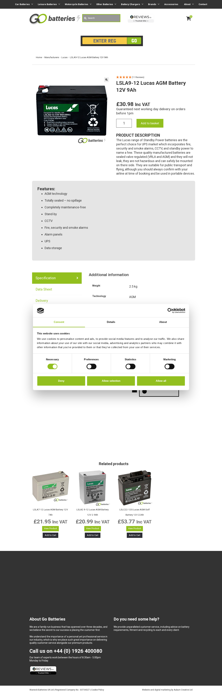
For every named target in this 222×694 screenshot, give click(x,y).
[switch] (91, 366)
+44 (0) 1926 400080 (78, 651)
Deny (61, 380)
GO (134, 40)
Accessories (171, 4)
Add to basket (150, 123)
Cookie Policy (97, 690)
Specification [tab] (46, 278)
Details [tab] (111, 322)
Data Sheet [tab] (44, 289)
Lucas (64, 57)
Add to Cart (50, 535)
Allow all (161, 380)
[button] (106, 79)
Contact (203, 4)
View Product (50, 528)
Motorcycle (76, 4)
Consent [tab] (59, 322)
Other (104, 4)
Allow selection (111, 380)
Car (22, 4)
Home (39, 57)
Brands (152, 4)
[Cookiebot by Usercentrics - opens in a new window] (170, 310)
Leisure (47, 4)
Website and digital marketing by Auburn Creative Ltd (167, 690)
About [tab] (163, 322)
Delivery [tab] (42, 301)
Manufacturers (51, 57)
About (187, 4)
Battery (130, 4)
